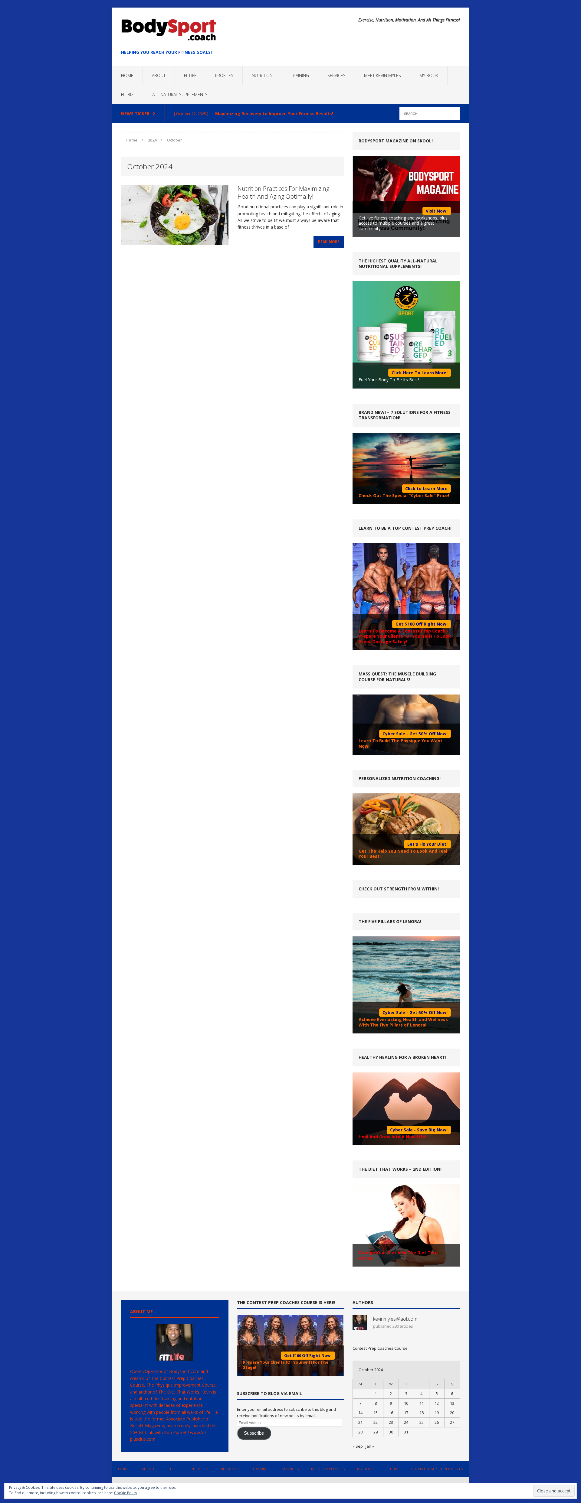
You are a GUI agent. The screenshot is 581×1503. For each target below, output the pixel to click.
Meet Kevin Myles (382, 75)
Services (336, 75)
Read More (329, 241)
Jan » (370, 1446)
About (159, 75)
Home (127, 75)
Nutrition (262, 75)
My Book (428, 75)
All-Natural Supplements (180, 94)
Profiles (224, 75)
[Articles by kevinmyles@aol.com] (360, 1326)
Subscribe (254, 1433)
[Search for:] (429, 113)
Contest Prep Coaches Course (380, 1348)
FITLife (190, 75)
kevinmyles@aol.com (395, 1319)
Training (300, 75)
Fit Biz (127, 94)
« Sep (358, 1446)
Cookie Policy (125, 1492)
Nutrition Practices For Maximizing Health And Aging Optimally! (283, 192)
